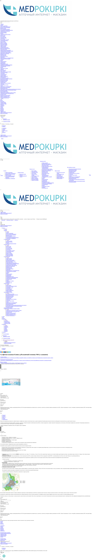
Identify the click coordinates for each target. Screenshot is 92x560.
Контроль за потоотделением (31, 360)
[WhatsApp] (7, 352)
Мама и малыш (8, 285)
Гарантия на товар (3, 534)
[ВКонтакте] (1, 352)
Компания (2, 523)
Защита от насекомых (13, 360)
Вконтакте (4, 125)
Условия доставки (3, 539)
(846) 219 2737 (3, 113)
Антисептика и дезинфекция (5, 360)
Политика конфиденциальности (5, 533)
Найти (1, 552)
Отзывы (1, 527)
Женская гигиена (39, 360)
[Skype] (9, 352)
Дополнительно (4, 419)
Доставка (3, 418)
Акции (1, 522)
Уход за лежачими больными (46, 360)
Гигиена (7, 232)
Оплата (3, 417)
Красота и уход (8, 246)
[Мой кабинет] (0, 221)
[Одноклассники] (2, 352)
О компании (2, 525)
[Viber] (6, 352)
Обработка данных (3, 535)
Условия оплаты (3, 538)
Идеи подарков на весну (34, 357)
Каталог (5, 229)
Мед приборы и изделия (26, 357)
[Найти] (1, 23)
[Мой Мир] (3, 352)
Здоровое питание (3, 357)
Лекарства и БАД (9, 258)
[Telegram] (10, 352)
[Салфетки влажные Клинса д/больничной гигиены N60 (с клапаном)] (11, 392)
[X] (5, 352)
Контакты (2, 528)
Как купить (6, 320)
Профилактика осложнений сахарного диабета (13, 310)
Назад (6, 228)
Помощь (1, 536)
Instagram (3, 126)
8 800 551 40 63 (3, 111)
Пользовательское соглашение (5, 532)
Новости (1, 526)
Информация (2, 530)
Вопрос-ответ (2, 540)
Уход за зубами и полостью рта (22, 360)
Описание (4, 415)
